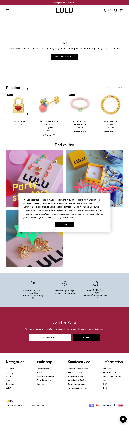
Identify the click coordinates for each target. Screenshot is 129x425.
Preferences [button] (67, 217)
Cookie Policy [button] (81, 214)
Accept (64, 224)
